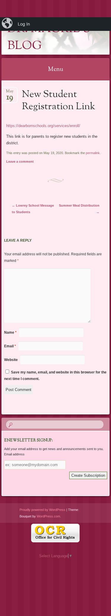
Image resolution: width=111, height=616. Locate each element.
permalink (93, 153)
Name (10, 332)
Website (11, 360)
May (9, 93)
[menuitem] (7, 24)
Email (10, 346)
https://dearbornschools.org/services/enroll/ (43, 125)
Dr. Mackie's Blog (48, 38)
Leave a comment (20, 161)
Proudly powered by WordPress (42, 510)
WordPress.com (48, 516)
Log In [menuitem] (24, 23)
